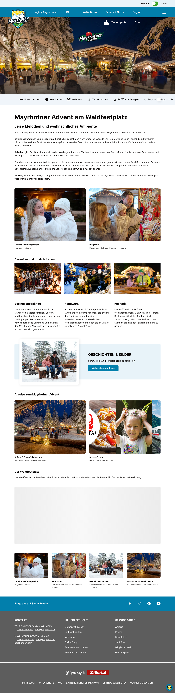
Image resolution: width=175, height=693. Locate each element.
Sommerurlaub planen (76, 647)
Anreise (119, 627)
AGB (60, 682)
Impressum (28, 682)
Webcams (70, 637)
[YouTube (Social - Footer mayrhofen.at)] (159, 603)
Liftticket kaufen (73, 632)
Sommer (145, 3)
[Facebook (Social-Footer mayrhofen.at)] (130, 603)
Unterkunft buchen (74, 627)
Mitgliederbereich (124, 647)
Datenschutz (46, 682)
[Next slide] (160, 99)
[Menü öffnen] (164, 12)
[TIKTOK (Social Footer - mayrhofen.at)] (149, 603)
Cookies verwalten (141, 682)
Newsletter (121, 637)
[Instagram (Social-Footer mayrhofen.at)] (139, 603)
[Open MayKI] (169, 687)
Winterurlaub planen (75, 652)
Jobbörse (120, 642)
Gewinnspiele (122, 652)
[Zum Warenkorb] (151, 12)
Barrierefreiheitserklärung (82, 682)
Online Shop (71, 642)
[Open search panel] (158, 12)
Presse (118, 632)
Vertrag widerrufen (114, 682)
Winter (163, 3)
